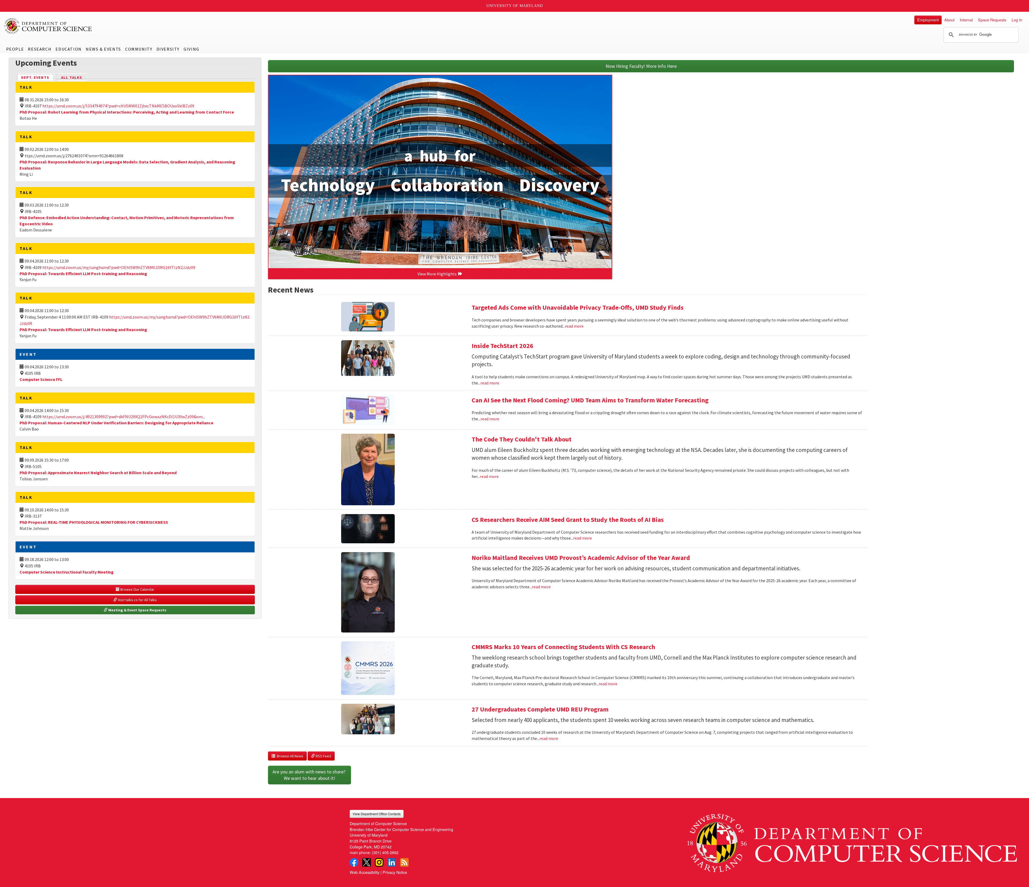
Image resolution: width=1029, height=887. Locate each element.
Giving (191, 49)
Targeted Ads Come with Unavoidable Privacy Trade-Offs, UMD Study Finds (578, 307)
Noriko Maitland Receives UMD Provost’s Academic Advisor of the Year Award (581, 557)
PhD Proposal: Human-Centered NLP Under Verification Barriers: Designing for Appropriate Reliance (116, 422)
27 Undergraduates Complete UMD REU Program (540, 709)
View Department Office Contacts (377, 813)
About (949, 20)
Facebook (354, 862)
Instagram (379, 862)
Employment (928, 20)
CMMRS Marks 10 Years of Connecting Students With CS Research (563, 647)
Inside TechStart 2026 (502, 346)
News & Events (103, 49)
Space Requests (992, 20)
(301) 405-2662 (385, 852)
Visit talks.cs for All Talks (137, 599)
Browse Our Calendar (137, 589)
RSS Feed (323, 756)
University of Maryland (514, 6)
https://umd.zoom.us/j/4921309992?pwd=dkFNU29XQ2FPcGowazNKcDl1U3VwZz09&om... (123, 416)
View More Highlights (437, 273)
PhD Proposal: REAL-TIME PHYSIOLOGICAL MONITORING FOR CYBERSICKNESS (94, 522)
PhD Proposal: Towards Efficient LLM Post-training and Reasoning (83, 273)
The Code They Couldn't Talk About (522, 439)
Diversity (168, 49)
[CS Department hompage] (852, 841)
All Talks (71, 77)
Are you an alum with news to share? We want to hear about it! (309, 775)
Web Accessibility (364, 872)
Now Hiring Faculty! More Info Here (641, 66)
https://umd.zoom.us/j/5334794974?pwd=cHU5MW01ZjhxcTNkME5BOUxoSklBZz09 (118, 105)
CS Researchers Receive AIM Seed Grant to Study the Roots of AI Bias (568, 519)
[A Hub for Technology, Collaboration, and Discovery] (440, 171)
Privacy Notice (395, 872)
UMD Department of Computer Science (48, 26)
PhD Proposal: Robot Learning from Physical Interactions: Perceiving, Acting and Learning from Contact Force (127, 112)
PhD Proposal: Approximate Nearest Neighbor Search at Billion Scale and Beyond (98, 472)
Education (68, 49)
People (15, 49)
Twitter (366, 862)
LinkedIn (391, 862)
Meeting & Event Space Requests (136, 610)
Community (138, 49)
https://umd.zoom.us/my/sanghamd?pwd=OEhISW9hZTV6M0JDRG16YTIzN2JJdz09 (118, 267)
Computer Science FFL (41, 379)
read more (574, 326)
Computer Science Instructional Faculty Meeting (67, 572)
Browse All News (289, 756)
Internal (966, 20)
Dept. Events (37, 77)
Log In (1017, 20)
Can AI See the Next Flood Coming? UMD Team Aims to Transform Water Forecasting (590, 400)
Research (39, 49)
